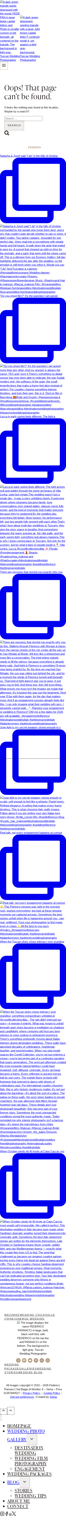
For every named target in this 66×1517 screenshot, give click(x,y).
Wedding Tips (31, 1495)
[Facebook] (6, 1514)
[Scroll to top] (3, 1412)
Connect (17, 1506)
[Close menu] (1, 1417)
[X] (14, 1514)
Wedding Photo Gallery (26, 1435)
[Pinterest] (10, 1514)
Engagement (30, 1469)
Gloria (53, 1396)
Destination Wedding (29, 1450)
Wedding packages (29, 1474)
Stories (23, 1490)
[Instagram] (2, 1514)
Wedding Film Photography (31, 1460)
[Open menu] (4, 66)
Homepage (19, 1426)
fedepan (34, 147)
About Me (18, 1501)
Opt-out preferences (22, 1396)
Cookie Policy (51, 1393)
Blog (13, 1482)
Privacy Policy (32, 1393)
